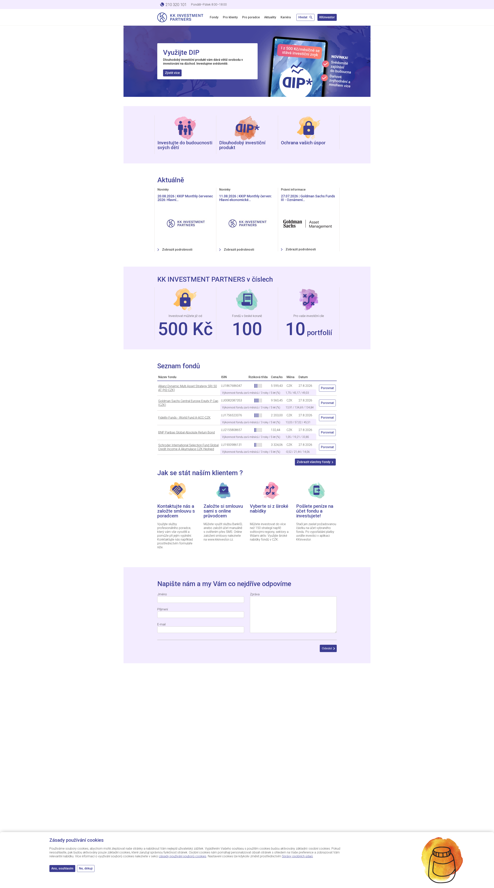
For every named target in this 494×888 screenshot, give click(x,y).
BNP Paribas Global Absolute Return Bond (186, 432)
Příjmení (162, 609)
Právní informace (293, 189)
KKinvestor (327, 17)
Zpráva (255, 594)
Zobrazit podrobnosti (177, 249)
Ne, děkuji (86, 868)
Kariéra (286, 17)
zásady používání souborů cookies (182, 856)
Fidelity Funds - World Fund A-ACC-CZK (184, 417)
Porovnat (327, 388)
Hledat (303, 17)
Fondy (214, 17)
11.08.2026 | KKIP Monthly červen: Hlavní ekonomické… (245, 198)
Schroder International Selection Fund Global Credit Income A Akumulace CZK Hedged (188, 447)
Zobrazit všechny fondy (313, 462)
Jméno (162, 594)
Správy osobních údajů (297, 856)
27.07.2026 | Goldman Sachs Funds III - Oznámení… (308, 198)
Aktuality (270, 17)
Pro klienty (230, 17)
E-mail (161, 624)
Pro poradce (251, 17)
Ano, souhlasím (62, 868)
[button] (125, 61)
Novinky (163, 189)
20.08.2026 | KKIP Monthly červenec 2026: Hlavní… (185, 198)
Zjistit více (172, 72)
